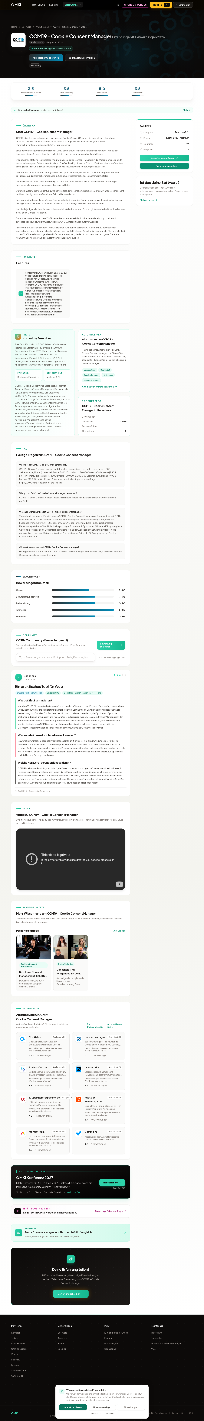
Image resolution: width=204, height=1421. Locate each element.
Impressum (156, 1332)
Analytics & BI (42, 26)
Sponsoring (110, 1348)
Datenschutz (157, 1338)
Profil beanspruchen (166, 166)
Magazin (108, 1338)
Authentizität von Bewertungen (166, 1343)
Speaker (62, 1348)
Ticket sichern (110, 1182)
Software (26, 26)
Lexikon (15, 1365)
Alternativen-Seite (114, 1025)
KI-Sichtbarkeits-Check (116, 1332)
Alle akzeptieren (73, 1407)
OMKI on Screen (19, 1348)
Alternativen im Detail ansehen (98, 386)
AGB (153, 1348)
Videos (14, 1354)
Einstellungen (131, 1407)
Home (14, 26)
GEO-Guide (17, 1375)
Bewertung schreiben (83, 57)
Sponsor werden (135, 4)
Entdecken (71, 4)
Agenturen (63, 1338)
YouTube (35, 66)
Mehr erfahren (147, 200)
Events (53, 4)
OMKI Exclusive (18, 1343)
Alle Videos (119, 930)
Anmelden (184, 4)
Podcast (15, 1359)
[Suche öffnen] (118, 4)
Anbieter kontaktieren (44, 57)
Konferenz (38, 4)
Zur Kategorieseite (95, 1025)
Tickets (160, 4)
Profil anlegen (111, 1343)
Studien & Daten (19, 1370)
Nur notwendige (101, 1407)
